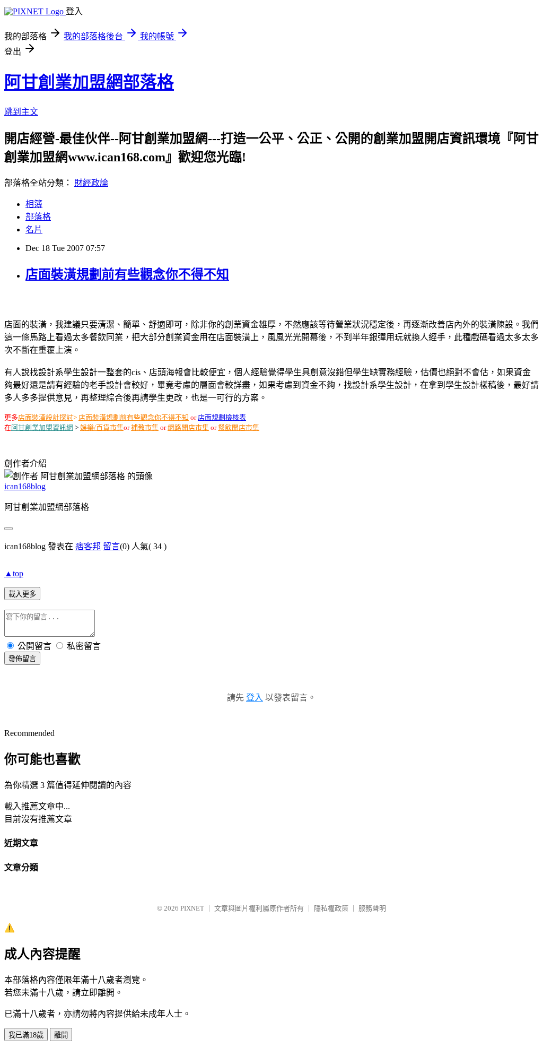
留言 (111, 546)
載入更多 (22, 594)
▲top (13, 573)
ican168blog (25, 486)
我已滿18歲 (25, 1035)
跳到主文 (21, 111)
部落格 (38, 216)
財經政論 (91, 182)
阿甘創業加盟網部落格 (89, 82)
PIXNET (192, 908)
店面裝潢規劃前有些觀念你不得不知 (127, 274)
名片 (33, 229)
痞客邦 (88, 546)
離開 (61, 1035)
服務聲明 (372, 908)
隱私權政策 (331, 908)
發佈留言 (22, 659)
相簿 (33, 204)
